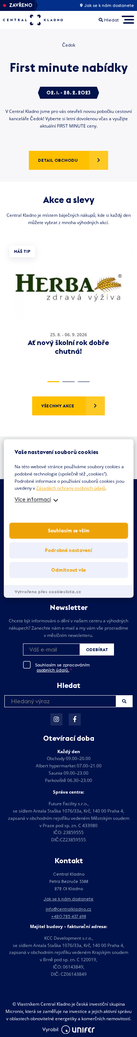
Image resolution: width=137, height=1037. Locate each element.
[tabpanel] (68, 306)
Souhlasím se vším (69, 531)
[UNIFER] (78, 1029)
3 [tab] (83, 381)
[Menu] (128, 20)
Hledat (124, 701)
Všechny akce (57, 405)
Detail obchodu (58, 160)
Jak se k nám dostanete (108, 5)
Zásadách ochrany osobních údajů (70, 488)
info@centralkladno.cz (68, 909)
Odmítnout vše (68, 570)
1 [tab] (53, 381)
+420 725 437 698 (68, 916)
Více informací (33, 499)
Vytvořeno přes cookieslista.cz (48, 592)
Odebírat (97, 649)
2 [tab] (68, 381)
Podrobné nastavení (68, 550)
